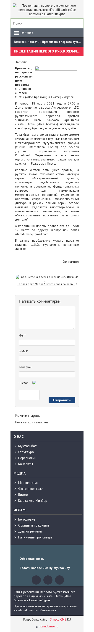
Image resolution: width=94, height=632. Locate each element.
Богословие (26, 519)
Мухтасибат (27, 446)
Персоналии (27, 458)
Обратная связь (32, 559)
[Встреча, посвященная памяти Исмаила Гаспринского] (21, 277)
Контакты (25, 464)
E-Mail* (23, 351)
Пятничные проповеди (35, 537)
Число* (23, 383)
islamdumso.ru (48, 626)
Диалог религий (30, 531)
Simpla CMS (58, 619)
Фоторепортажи (30, 488)
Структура (26, 452)
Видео (23, 494)
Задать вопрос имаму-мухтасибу (45, 568)
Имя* (22, 335)
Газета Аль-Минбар (32, 500)
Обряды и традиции (33, 525)
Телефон (25, 367)
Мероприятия (28, 482)
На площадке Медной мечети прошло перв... (46, 284)
